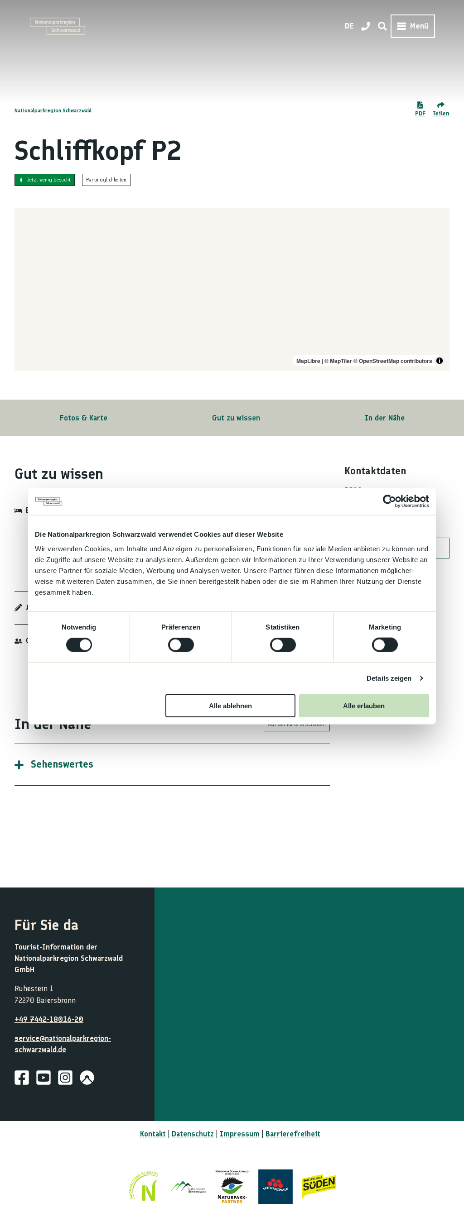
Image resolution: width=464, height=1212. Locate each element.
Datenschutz (193, 1133)
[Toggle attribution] (439, 360)
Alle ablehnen (230, 705)
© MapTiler (338, 361)
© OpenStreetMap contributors (392, 361)
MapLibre (308, 361)
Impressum (240, 1133)
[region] (232, 289)
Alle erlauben (364, 705)
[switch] (181, 645)
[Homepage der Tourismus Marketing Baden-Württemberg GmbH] (319, 1187)
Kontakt (153, 1133)
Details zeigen (389, 678)
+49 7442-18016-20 (48, 1019)
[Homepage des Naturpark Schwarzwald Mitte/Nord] (232, 1187)
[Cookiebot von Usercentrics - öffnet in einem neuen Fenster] (389, 501)
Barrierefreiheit (293, 1133)
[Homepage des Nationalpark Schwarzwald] (188, 1187)
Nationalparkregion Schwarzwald (53, 110)
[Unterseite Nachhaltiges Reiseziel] (145, 1187)
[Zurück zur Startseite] (57, 26)
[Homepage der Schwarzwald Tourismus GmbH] (275, 1187)
